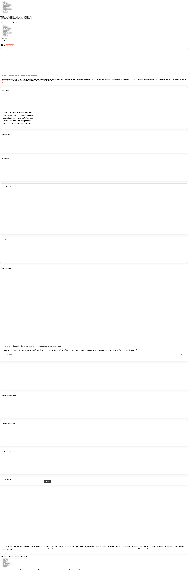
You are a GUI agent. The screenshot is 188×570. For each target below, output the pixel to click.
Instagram (5, 560)
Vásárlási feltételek (7, 563)
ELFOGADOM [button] (185, 569)
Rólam (4, 10)
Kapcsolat (5, 11)
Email (4, 562)
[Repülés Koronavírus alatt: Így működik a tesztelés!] (30, 72)
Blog (4, 2)
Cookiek (5, 566)
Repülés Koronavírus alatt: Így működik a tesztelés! (19, 75)
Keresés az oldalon (6, 479)
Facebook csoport (7, 9)
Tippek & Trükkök (7, 4)
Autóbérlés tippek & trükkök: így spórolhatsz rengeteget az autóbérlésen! (32, 346)
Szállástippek (6, 6)
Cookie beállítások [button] (177, 569)
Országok (5, 3)
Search (47, 481)
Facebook (5, 559)
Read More (4, 82)
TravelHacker (16, 17)
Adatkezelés (6, 564)
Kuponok (5, 7)
